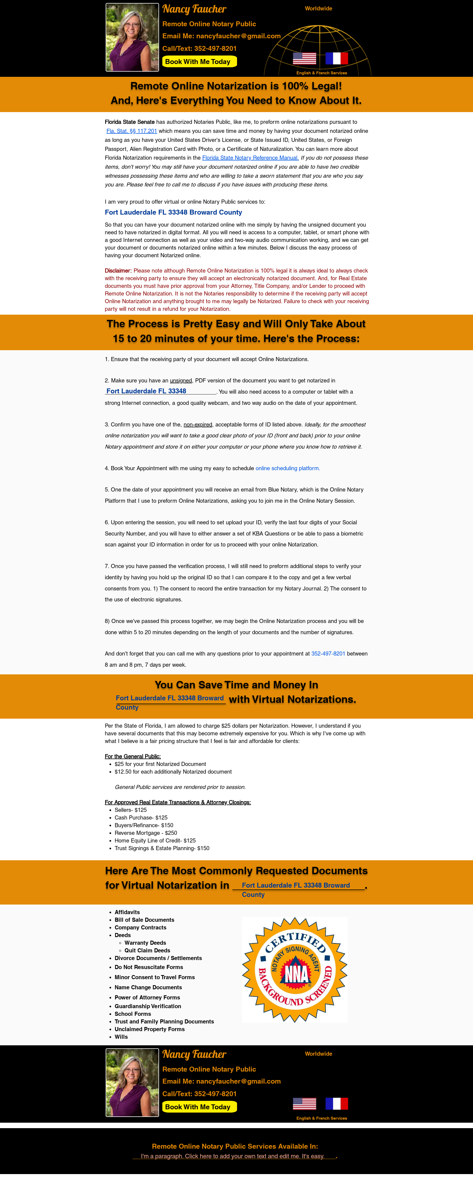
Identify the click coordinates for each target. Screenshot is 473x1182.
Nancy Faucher (194, 8)
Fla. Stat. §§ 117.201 (131, 131)
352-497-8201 (215, 48)
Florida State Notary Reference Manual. (250, 157)
